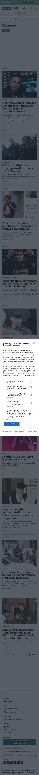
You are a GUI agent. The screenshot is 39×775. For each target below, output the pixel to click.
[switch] (30, 387)
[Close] (35, 343)
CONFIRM (12, 423)
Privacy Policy (32, 431)
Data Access (19, 431)
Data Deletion (7, 431)
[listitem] (19, 382)
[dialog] (19, 387)
